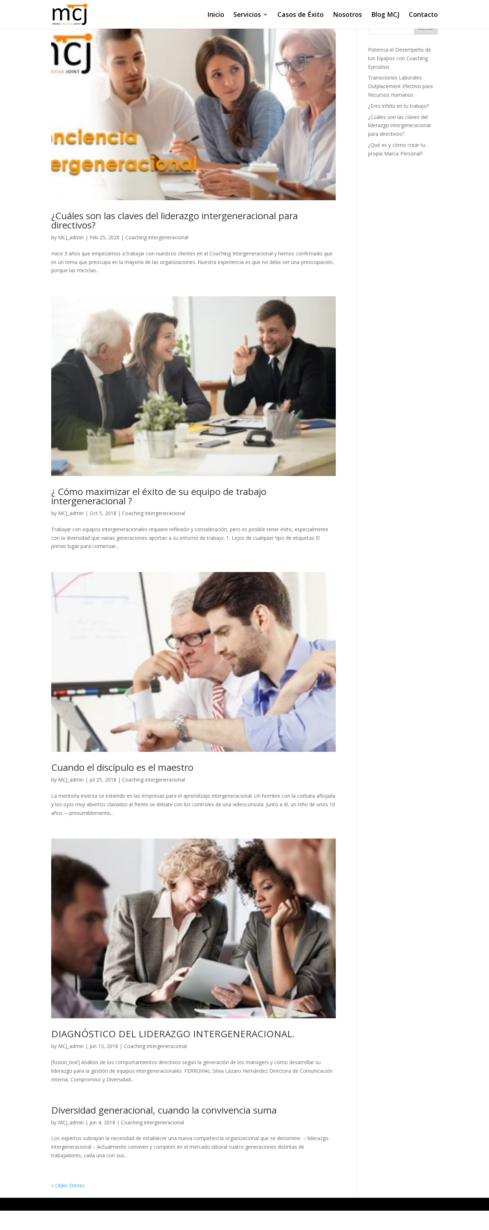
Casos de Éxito (300, 15)
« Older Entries (68, 1185)
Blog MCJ (385, 15)
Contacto (423, 15)
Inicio (215, 15)
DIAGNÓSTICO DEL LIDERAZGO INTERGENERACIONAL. (173, 1033)
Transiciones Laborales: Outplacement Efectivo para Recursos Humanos (400, 86)
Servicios (247, 15)
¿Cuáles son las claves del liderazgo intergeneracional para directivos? (174, 220)
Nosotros (347, 15)
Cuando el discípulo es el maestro (122, 767)
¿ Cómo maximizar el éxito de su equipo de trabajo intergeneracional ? (158, 496)
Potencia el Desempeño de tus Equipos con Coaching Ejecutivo (399, 58)
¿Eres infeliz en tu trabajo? (398, 105)
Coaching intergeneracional (156, 237)
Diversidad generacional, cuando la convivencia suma (164, 1110)
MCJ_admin (71, 237)
